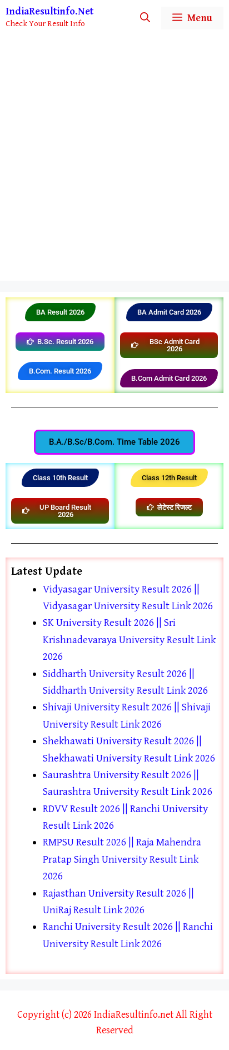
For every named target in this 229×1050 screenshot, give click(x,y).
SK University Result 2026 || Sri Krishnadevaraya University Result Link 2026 (129, 639)
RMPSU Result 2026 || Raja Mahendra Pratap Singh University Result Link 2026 (122, 859)
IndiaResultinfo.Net (49, 11)
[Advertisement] (114, 160)
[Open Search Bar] (145, 18)
